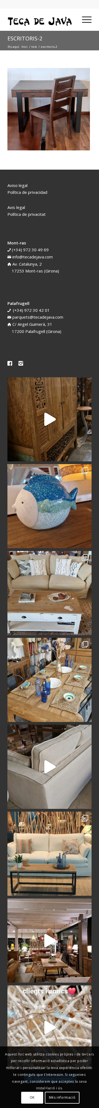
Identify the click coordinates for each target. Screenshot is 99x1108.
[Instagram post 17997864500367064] (49, 1027)
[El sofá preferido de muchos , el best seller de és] (49, 854)
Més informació (62, 1097)
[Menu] (84, 20)
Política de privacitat (26, 214)
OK (32, 1097)
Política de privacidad (27, 192)
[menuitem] (84, 20)
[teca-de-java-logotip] (41, 20)
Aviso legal (17, 185)
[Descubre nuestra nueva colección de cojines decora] (49, 593)
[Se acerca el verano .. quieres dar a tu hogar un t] (49, 506)
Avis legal (16, 207)
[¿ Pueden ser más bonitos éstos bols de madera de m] (49, 680)
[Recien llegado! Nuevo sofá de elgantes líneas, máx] (49, 767)
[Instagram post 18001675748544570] (49, 419)
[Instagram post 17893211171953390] (49, 940)
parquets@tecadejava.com (37, 317)
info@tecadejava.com (32, 257)
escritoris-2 (24, 38)
